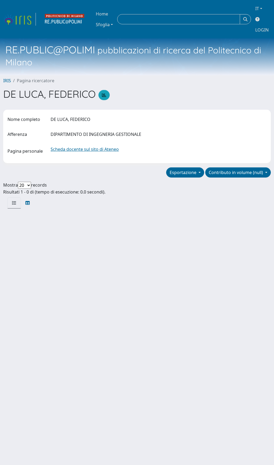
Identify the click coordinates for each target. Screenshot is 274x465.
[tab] (14, 202)
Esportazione (183, 172)
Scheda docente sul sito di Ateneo (85, 149)
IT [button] (257, 8)
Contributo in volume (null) (236, 172)
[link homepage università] (64, 19)
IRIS (7, 81)
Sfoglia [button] (103, 24)
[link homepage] (19, 19)
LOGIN (262, 30)
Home (102, 14)
